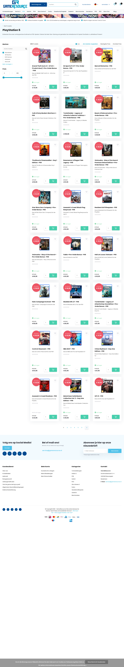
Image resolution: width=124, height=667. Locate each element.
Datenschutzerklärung (9, 490)
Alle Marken (8, 52)
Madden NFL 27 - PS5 (71, 302)
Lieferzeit (5, 476)
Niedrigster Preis (105, 44)
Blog (115, 11)
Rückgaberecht (7, 479)
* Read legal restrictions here (91, 454)
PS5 (23, 11)
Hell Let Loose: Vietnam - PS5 (105, 255)
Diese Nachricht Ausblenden (96, 662)
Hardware (89, 11)
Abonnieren (114, 451)
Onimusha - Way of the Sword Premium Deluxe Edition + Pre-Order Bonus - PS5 (106, 162)
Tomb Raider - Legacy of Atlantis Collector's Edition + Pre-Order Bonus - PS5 (74, 115)
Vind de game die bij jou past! (11, 484)
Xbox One (106, 11)
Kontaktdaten (7, 473)
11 (81, 427)
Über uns (5, 471)
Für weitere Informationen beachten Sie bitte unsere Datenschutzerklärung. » (62, 665)
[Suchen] (75, 5)
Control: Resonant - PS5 (41, 349)
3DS (100, 11)
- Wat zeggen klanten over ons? (62, 512)
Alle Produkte (8, 26)
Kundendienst (86, 4)
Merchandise (80, 11)
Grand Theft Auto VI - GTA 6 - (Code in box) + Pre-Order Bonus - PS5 (44, 68)
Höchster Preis (117, 44)
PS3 (96, 11)
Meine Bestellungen (47, 473)
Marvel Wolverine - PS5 (103, 66)
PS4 (34, 11)
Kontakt (7, 448)
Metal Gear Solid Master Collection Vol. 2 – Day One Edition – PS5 (73, 398)
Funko (50, 11)
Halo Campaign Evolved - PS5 (43, 302)
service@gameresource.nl (52, 450)
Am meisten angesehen (90, 44)
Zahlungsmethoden (8, 482)
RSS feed (75, 511)
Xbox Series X (42, 11)
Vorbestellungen (8, 11)
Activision (7, 59)
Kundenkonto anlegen (47, 471)
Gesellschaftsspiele (60, 11)
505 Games (8, 57)
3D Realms (8, 55)
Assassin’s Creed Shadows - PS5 (44, 396)
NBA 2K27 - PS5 (69, 349)
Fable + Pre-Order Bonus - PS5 (74, 255)
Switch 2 (17, 11)
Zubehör (71, 11)
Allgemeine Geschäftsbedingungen (13, 487)
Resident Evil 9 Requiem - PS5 (106, 207)
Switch (29, 11)
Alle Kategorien (36, 4)
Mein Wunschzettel (46, 476)
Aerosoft (7, 61)
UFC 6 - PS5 (99, 396)
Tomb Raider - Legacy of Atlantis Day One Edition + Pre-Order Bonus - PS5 (106, 304)
